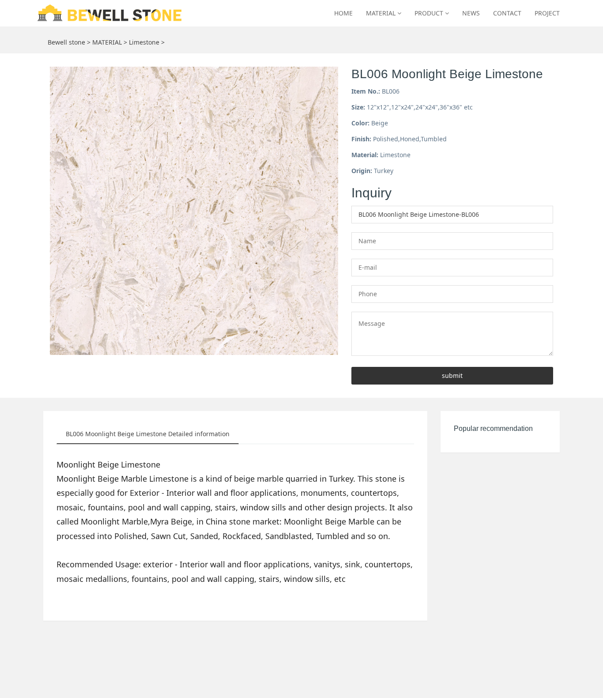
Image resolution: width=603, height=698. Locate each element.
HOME (343, 13)
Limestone (144, 42)
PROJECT (547, 13)
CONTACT (507, 13)
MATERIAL (107, 42)
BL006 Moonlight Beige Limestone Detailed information (148, 434)
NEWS (471, 13)
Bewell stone (66, 42)
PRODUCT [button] (430, 13)
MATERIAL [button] (381, 13)
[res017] (111, 13)
